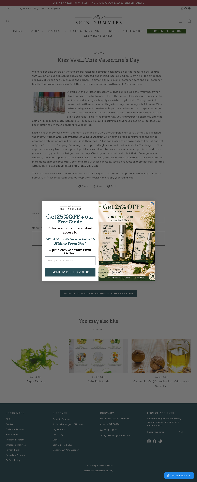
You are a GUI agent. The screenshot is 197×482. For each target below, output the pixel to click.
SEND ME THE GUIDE (70, 272)
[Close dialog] (152, 203)
